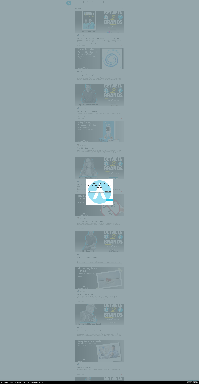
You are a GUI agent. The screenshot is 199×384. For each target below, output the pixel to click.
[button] (109, 200)
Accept (194, 382)
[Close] (197, 382)
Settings (189, 382)
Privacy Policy (41, 382)
